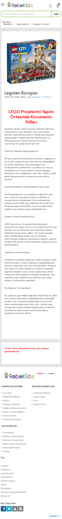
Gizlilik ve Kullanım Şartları (14, 408)
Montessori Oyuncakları (13, 440)
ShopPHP (53, 516)
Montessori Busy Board (13, 436)
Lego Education (7, 473)
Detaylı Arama (39, 404)
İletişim (6, 401)
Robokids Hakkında (11, 404)
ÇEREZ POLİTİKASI (11, 397)
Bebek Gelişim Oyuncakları (14, 444)
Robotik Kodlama (8, 481)
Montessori (5, 496)
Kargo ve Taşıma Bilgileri (13, 412)
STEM (3, 485)
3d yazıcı (4, 466)
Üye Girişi (7, 393)
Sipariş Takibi (39, 397)
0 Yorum (47, 97)
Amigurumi (5, 470)
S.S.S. (36, 401)
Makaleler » (8, 24)
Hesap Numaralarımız (12, 419)
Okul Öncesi (6, 488)
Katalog (6, 451)
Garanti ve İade (9, 416)
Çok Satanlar (8, 433)
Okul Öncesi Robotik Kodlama (13, 492)
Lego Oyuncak (23, 24)
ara (56, 14)
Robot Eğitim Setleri (11, 448)
